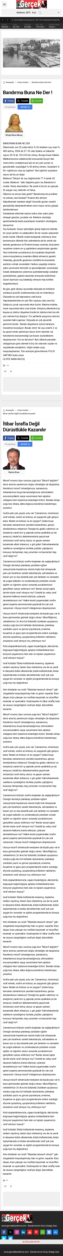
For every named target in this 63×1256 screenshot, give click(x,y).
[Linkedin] (23, 1232)
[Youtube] (29, 1232)
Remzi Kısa (13, 472)
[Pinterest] (36, 1232)
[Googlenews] (49, 1232)
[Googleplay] (3, 1238)
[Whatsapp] (42, 1232)
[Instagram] (16, 1232)
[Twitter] (10, 1232)
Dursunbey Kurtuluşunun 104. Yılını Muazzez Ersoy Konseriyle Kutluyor (38, 20)
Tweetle (24, 101)
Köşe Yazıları (22, 82)
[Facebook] (3, 1232)
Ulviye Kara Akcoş (13, 135)
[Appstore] (55, 1232)
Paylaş (11, 101)
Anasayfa (10, 82)
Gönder (38, 101)
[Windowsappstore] (10, 1238)
